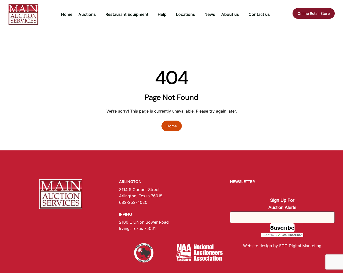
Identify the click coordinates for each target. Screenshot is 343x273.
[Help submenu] (168, 14)
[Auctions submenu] (98, 14)
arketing (313, 245)
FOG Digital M (292, 245)
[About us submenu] (241, 14)
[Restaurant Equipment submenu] (150, 14)
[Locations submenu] (197, 14)
